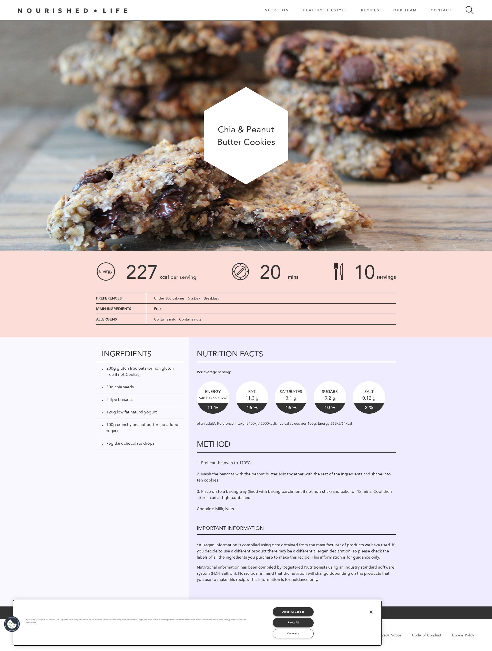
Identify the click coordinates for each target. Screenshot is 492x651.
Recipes (370, 10)
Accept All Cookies (293, 611)
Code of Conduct (426, 635)
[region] (197, 623)
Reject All (293, 622)
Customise (293, 633)
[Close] (371, 612)
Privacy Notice (389, 635)
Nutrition (277, 10)
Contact (441, 10)
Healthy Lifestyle (325, 10)
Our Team (405, 10)
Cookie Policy (463, 635)
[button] (12, 624)
